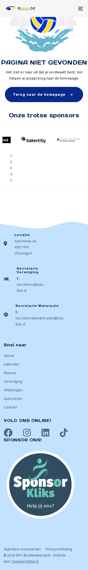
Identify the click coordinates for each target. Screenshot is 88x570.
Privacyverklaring (59, 549)
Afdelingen (13, 390)
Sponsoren (13, 398)
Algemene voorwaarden (22, 549)
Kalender (11, 364)
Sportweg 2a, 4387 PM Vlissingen (25, 247)
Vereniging (13, 381)
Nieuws (10, 373)
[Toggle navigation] (70, 8)
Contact (10, 407)
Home (9, 355)
